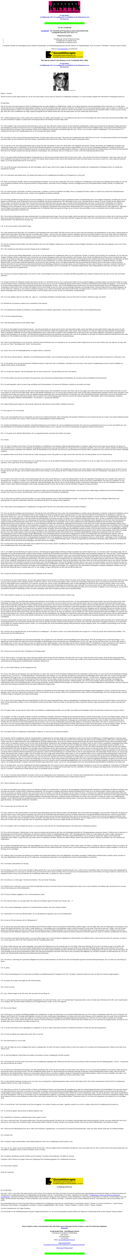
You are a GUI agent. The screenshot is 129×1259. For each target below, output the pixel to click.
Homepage (64, 1228)
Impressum (60, 1248)
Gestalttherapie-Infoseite (77, 1244)
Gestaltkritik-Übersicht (51, 1244)
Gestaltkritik (45, 31)
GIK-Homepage (64, 1244)
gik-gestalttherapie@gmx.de (66, 1240)
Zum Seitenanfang (64, 1243)
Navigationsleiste (63, 49)
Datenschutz (68, 1248)
